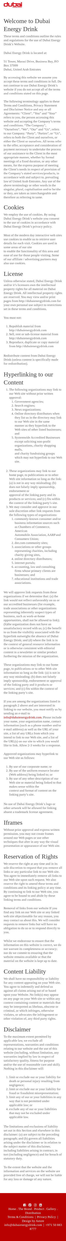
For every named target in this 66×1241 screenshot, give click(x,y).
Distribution (33, 1213)
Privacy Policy (46, 1217)
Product (39, 1209)
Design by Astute (33, 1221)
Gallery (51, 1209)
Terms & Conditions (21, 1217)
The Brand (25, 1209)
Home (12, 1209)
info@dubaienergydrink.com (22, 717)
